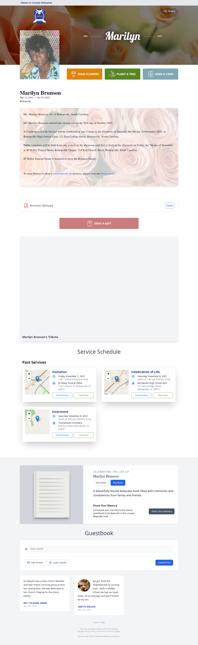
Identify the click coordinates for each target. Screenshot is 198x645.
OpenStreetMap (102, 636)
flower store (107, 173)
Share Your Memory (161, 511)
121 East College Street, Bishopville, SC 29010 (150, 388)
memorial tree (61, 173)
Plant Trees (84, 395)
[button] (37, 379)
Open (169, 205)
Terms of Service (107, 631)
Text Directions (62, 395)
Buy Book (118, 482)
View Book (101, 482)
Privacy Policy (90, 631)
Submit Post (164, 562)
